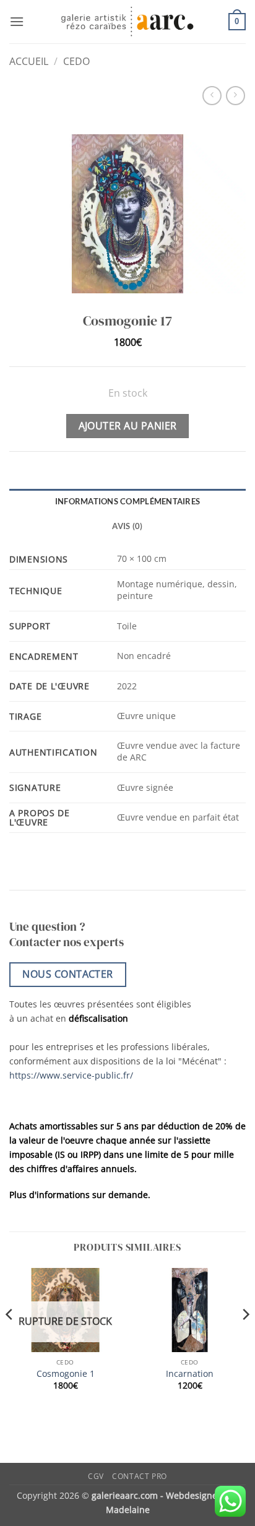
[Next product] (212, 95)
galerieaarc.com (125, 1495)
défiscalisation (98, 1018)
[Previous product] (235, 95)
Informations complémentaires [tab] (127, 501)
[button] (16, 21)
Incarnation (190, 1373)
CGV (96, 1476)
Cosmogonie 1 (66, 1373)
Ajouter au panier (128, 426)
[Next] (245, 1340)
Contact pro (139, 1476)
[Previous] (9, 1340)
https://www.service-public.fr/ (71, 1075)
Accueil (28, 61)
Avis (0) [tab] (127, 526)
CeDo (76, 61)
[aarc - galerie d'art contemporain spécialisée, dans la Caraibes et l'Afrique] (127, 21)
